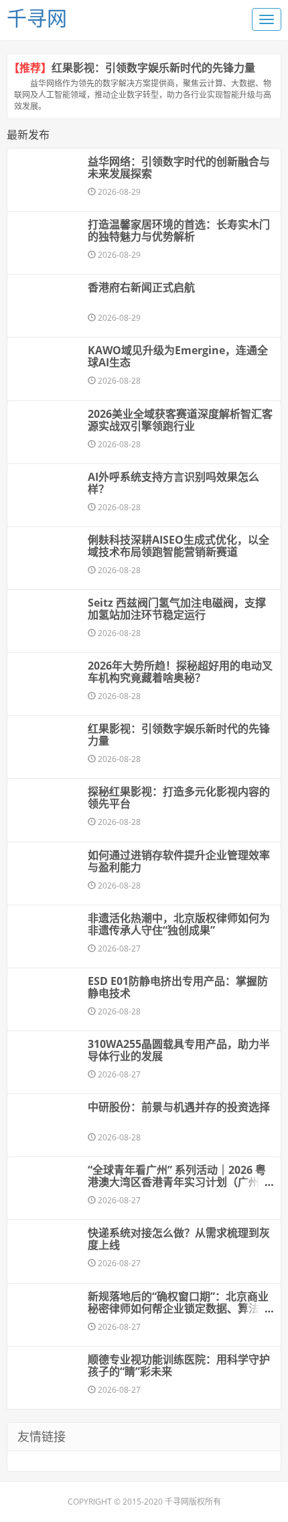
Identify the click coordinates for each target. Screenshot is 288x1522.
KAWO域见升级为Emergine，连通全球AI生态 (178, 356)
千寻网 (37, 17)
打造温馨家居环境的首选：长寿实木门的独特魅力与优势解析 (179, 230)
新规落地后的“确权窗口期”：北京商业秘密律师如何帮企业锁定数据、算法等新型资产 (179, 1308)
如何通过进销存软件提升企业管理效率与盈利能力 (179, 861)
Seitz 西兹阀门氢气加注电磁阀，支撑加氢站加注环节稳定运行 (177, 609)
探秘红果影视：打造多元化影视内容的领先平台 (179, 797)
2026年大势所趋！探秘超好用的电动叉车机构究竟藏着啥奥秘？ (180, 672)
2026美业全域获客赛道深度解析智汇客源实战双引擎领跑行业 (180, 420)
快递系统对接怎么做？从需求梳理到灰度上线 (179, 1239)
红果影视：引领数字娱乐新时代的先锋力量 (153, 67)
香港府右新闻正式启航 (141, 287)
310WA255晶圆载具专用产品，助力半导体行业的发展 (179, 1050)
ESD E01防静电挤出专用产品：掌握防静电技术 (178, 987)
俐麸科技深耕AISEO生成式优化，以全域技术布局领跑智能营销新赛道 (178, 546)
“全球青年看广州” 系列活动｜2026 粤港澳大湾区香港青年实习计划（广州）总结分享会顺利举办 (179, 1182)
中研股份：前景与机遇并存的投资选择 (179, 1107)
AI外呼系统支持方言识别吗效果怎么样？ (173, 483)
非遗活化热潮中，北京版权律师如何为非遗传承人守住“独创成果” (179, 924)
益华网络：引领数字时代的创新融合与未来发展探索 (179, 167)
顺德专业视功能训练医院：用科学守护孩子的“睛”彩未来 (179, 1365)
